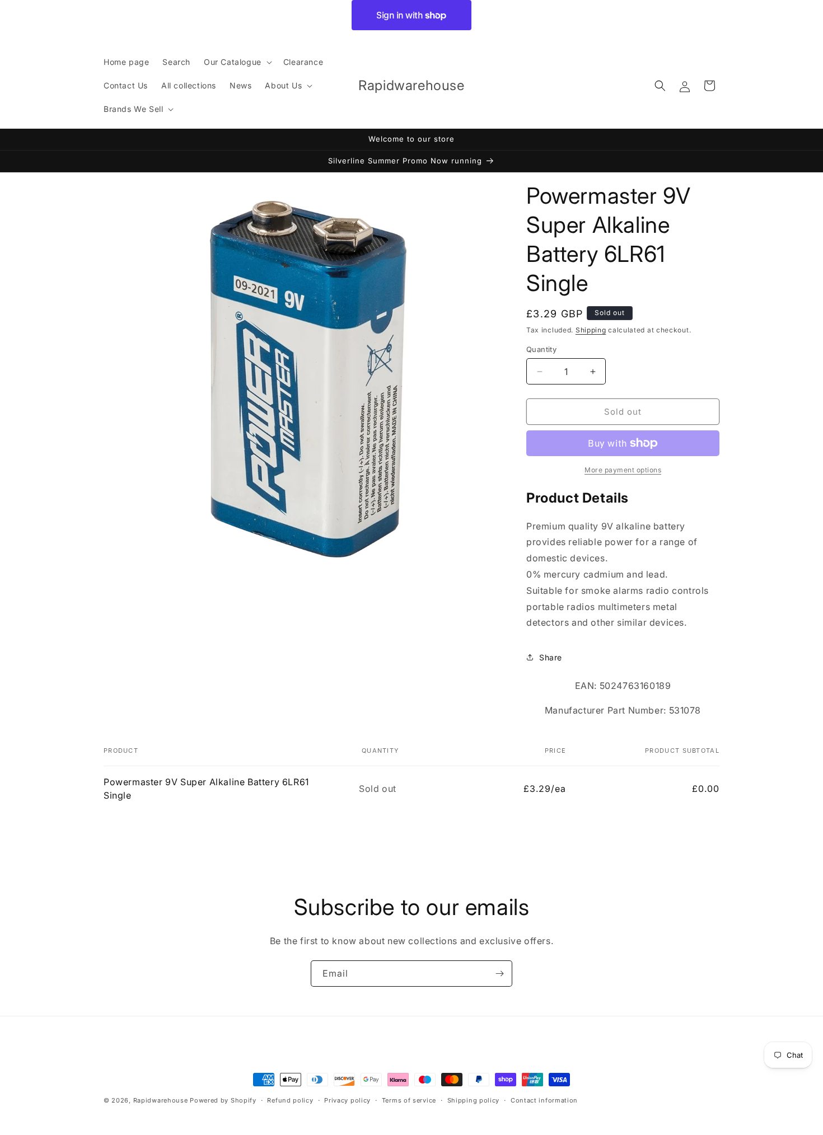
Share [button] (550, 657)
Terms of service (409, 1100)
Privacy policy (347, 1100)
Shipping (591, 330)
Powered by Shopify (223, 1100)
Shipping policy (473, 1100)
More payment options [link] (622, 470)
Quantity (541, 349)
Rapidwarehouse (160, 1100)
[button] (237, 62)
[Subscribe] (499, 973)
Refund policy (290, 1100)
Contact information (544, 1100)
